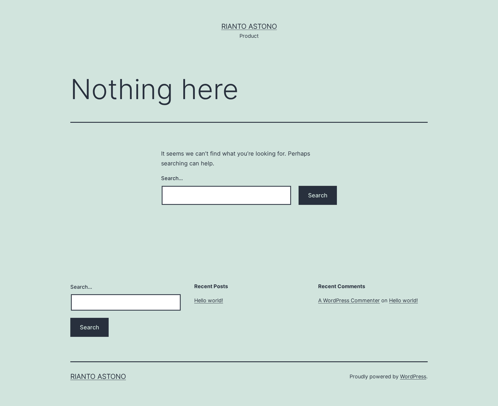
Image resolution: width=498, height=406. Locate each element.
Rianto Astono (249, 26)
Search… (172, 178)
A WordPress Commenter (349, 300)
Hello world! (208, 300)
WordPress (413, 376)
